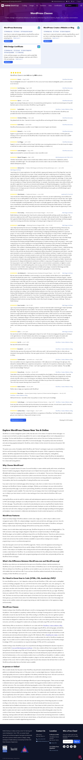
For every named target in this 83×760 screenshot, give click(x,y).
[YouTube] (67, 746)
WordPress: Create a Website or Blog (64, 109)
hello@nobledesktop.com (42, 741)
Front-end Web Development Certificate (22, 648)
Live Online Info (54, 750)
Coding (24, 5)
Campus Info (54, 743)
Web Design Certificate (15, 170)
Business (43, 5)
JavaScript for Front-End (67, 194)
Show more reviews (17, 420)
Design (31, 5)
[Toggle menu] (81, 5)
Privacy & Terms (16, 758)
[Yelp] (64, 746)
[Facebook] (71, 746)
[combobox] (71, 5)
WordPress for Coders (52, 635)
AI (37, 5)
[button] (80, 757)
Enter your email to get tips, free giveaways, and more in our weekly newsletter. (70, 736)
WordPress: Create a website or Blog (52, 625)
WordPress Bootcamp (68, 79)
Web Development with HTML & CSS (64, 157)
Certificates (58, 5)
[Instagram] (75, 746)
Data (50, 5)
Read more (16, 38)
